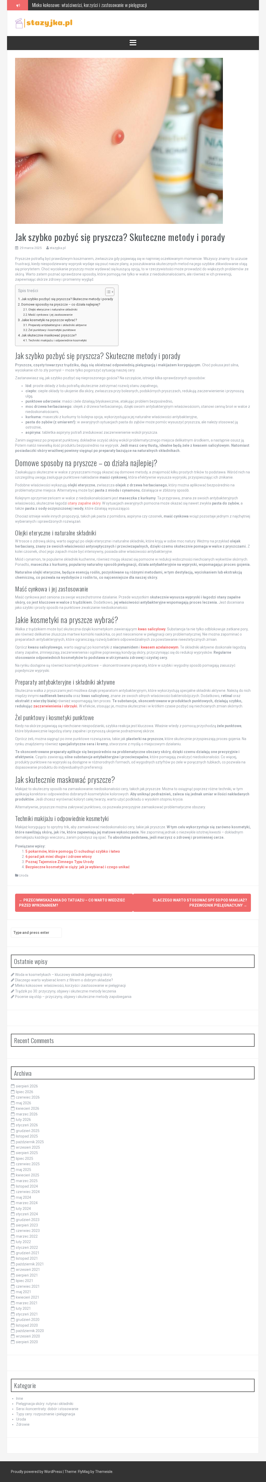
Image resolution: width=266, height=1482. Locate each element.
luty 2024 (23, 1209)
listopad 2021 (27, 1258)
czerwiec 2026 (28, 1097)
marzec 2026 (27, 1114)
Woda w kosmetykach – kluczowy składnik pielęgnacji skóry (63, 975)
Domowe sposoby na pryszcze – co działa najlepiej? (60, 304)
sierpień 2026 (27, 1086)
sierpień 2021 (27, 1275)
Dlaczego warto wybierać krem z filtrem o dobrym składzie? (64, 980)
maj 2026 (23, 1103)
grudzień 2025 (27, 1131)
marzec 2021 (27, 1303)
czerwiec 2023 (28, 1231)
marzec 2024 (27, 1203)
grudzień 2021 (27, 1253)
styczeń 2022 (27, 1247)
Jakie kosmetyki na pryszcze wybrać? (49, 320)
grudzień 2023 (27, 1220)
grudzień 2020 (27, 1320)
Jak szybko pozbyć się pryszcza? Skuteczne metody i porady (67, 299)
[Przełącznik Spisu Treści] (107, 291)
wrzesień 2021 (28, 1269)
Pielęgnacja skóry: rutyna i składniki (44, 1404)
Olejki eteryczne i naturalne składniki (52, 309)
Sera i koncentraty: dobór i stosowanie (47, 1409)
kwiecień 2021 (27, 1297)
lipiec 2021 (24, 1281)
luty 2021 (23, 1308)
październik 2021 (30, 1264)
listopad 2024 (27, 1186)
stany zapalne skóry (84, 503)
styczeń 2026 (27, 1125)
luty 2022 (23, 1242)
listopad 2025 (27, 1136)
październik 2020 (30, 1331)
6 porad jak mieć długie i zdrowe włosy (58, 856)
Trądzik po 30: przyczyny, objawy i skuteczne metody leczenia (84, 5)
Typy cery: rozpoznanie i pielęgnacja (45, 1414)
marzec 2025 (27, 1181)
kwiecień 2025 (27, 1175)
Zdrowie (23, 1424)
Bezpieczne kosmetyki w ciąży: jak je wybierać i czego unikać (77, 867)
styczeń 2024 (27, 1214)
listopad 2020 (27, 1325)
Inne (19, 1398)
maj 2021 (23, 1292)
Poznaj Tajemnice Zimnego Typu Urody (59, 862)
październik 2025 (30, 1142)
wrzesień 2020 (28, 1336)
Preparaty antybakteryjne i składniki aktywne (57, 325)
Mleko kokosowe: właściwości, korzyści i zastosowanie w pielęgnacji (70, 985)
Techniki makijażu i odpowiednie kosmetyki (57, 340)
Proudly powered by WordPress (37, 1472)
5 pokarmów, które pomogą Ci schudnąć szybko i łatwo (72, 851)
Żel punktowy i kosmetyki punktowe (52, 330)
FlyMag (84, 1472)
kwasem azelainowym (159, 647)
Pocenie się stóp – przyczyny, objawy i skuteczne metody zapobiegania (73, 997)
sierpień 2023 (27, 1225)
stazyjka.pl (58, 248)
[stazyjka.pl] (43, 23)
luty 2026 (23, 1120)
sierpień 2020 (27, 1342)
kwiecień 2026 (27, 1108)
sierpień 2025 (27, 1153)
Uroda (23, 875)
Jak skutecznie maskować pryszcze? (48, 335)
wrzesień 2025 (28, 1147)
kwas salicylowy (151, 629)
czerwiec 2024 (28, 1192)
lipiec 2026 (24, 1092)
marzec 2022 (27, 1236)
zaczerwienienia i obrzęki (55, 706)
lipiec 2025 (24, 1158)
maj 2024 (23, 1197)
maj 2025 (23, 1170)
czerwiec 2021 (28, 1286)
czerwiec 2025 (28, 1164)
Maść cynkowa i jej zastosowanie (50, 314)
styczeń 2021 (27, 1314)
